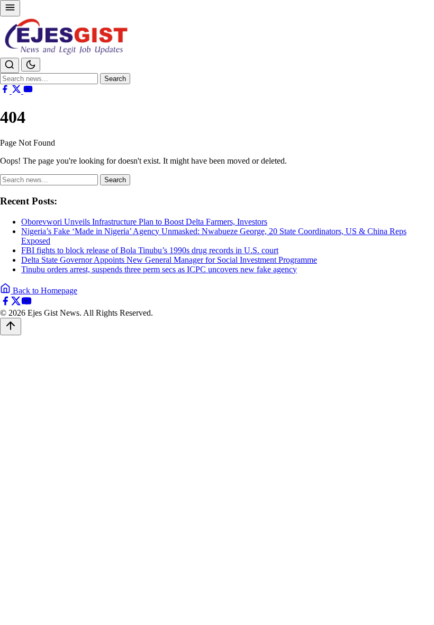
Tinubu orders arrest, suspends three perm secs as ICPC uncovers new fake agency (159, 269)
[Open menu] (10, 8)
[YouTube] (28, 90)
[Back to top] (10, 326)
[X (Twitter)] (17, 90)
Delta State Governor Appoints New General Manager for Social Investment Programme (169, 259)
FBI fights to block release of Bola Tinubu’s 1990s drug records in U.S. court (149, 250)
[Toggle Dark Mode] (30, 65)
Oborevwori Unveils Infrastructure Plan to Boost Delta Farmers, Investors (144, 221)
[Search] (9, 65)
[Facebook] (6, 90)
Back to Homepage (44, 290)
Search (115, 79)
